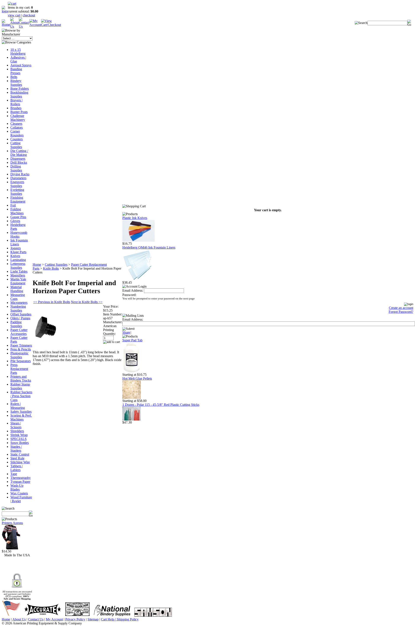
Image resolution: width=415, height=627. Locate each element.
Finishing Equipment (17, 199)
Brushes (15, 108)
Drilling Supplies (16, 168)
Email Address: (132, 290)
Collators (16, 127)
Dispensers (17, 158)
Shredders (17, 431)
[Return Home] (5, 11)
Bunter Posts (19, 112)
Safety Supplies (21, 411)
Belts (13, 77)
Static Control (19, 454)
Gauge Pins (18, 217)
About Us (19, 619)
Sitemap (93, 619)
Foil (13, 205)
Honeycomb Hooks (18, 234)
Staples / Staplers (16, 448)
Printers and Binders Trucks (20, 378)
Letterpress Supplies (17, 265)
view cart (14, 15)
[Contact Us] (24, 26)
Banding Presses (16, 71)
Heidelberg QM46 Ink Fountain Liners (148, 247)
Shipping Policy (128, 619)
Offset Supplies (20, 314)
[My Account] (35, 25)
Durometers (18, 178)
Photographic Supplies (19, 355)
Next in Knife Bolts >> (86, 302)
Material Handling (16, 289)
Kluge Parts (18, 252)
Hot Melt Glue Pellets (137, 378)
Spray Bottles (19, 443)
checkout (29, 15)
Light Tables (18, 271)
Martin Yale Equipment (18, 281)
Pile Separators (20, 361)
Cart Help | (109, 619)
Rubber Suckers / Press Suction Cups (21, 396)
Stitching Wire (20, 462)
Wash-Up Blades (16, 487)
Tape (13, 474)
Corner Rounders (17, 133)
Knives (15, 256)
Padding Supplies (16, 324)
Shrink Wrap (19, 435)
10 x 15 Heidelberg (18, 51)
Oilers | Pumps (20, 318)
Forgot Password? (401, 312)
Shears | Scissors (15, 425)
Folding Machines (17, 211)
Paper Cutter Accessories (18, 332)
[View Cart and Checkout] (51, 25)
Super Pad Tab (132, 340)
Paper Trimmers (21, 345)
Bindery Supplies (16, 82)
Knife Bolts (51, 268)
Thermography (20, 478)
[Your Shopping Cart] (12, 3)
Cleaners (16, 123)
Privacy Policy (75, 619)
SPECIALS (18, 439)
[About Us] (14, 26)
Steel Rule (17, 458)
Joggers (15, 248)
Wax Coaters (19, 493)
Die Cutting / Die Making (19, 153)
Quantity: (109, 334)
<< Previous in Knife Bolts (51, 302)
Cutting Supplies (16, 145)
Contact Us (35, 619)
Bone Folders (19, 88)
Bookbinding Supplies (19, 94)
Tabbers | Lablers (16, 468)
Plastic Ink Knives (134, 218)
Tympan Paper (20, 481)
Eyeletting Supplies (17, 191)
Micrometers (18, 302)
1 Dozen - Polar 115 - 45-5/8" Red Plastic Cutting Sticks (160, 404)
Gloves (15, 221)
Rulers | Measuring (17, 405)
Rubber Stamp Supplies (20, 386)
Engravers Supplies (17, 184)
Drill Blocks (18, 162)
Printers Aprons (12, 523)
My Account (54, 619)
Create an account (401, 308)
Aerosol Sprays (20, 65)
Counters (16, 139)
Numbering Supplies (18, 308)
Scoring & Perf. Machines (21, 417)
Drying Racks (19, 174)
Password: (129, 295)
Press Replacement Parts (19, 368)
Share (126, 332)
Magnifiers (17, 275)
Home (37, 264)
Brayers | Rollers (16, 102)
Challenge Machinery (17, 118)
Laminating (18, 260)
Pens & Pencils (20, 349)
